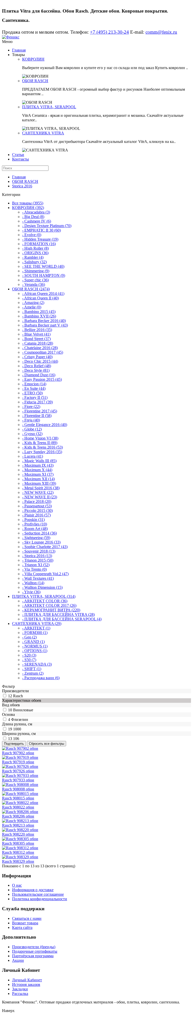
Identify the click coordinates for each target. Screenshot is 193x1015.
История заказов (26, 984)
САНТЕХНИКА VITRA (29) (36, 623)
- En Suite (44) (33, 388)
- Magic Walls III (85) (39, 461)
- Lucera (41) (32, 456)
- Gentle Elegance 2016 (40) (44, 424)
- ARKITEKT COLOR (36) (44, 601)
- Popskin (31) (33, 519)
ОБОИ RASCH (35, 81)
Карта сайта (22, 927)
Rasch (18, 696)
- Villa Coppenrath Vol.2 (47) (45, 574)
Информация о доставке (33, 890)
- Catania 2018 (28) (37, 343)
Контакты (20, 159)
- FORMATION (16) (39, 244)
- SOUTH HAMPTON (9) (43, 275)
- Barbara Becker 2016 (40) (44, 320)
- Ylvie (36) (31, 592)
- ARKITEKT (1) (36, 628)
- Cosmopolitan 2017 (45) (42, 352)
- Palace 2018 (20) (36, 501)
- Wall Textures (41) (38, 578)
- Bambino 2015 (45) (39, 311)
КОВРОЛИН (33, 59)
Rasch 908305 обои (18, 843)
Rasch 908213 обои (18, 825)
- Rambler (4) (32, 257)
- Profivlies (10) (34, 524)
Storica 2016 (22, 186)
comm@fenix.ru (161, 32)
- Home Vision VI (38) (40, 438)
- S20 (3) (29, 655)
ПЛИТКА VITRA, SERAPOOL (49, 107)
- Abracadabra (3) (36, 212)
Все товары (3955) (27, 203)
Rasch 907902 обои (18, 753)
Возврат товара (25, 923)
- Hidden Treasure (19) (40, 239)
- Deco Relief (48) (36, 366)
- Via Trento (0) (34, 569)
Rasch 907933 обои (18, 780)
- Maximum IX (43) (38, 465)
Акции (18, 960)
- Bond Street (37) (36, 339)
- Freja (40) (31, 420)
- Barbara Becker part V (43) (45, 325)
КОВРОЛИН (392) (28, 207)
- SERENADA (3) (37, 664)
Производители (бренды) (33, 947)
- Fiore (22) (31, 406)
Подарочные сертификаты (34, 951)
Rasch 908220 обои (18, 834)
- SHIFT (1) (31, 669)
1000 (17, 729)
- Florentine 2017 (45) (39, 411)
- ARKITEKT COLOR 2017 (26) (49, 605)
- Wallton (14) (33, 583)
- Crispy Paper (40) (37, 357)
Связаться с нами (26, 918)
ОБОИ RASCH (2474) (31, 289)
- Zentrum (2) (32, 673)
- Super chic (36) (35, 280)
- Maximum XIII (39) (39, 483)
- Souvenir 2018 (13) (38, 551)
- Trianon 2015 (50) (37, 560)
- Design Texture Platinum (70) (46, 226)
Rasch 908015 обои (18, 798)
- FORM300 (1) (34, 632)
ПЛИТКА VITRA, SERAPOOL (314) (43, 596)
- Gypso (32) (32, 434)
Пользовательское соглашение (38, 894)
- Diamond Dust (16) (38, 375)
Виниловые (23, 710)
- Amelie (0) (31, 307)
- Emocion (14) (34, 384)
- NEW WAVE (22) (38, 492)
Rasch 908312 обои (18, 852)
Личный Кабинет (27, 980)
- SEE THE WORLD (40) (43, 266)
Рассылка (20, 993)
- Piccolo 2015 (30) (37, 510)
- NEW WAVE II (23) (39, 497)
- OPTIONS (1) (34, 651)
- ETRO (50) (32, 393)
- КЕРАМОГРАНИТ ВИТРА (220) (51, 610)
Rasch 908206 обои (18, 816)
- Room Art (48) (35, 528)
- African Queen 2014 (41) (43, 293)
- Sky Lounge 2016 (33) (41, 542)
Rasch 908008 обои (18, 789)
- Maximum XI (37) (38, 474)
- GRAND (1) (33, 641)
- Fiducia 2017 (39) (37, 402)
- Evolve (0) (31, 235)
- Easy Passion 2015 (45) (42, 379)
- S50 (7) (29, 660)
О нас (17, 885)
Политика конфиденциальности (39, 899)
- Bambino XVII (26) (39, 316)
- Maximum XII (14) (38, 479)
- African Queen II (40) (40, 298)
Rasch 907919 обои (18, 762)
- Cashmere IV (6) (36, 221)
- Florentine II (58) (37, 415)
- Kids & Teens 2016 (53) (42, 447)
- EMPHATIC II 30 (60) (41, 230)
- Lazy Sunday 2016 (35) (42, 452)
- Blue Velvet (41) (36, 334)
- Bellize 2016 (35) (37, 330)
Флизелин (19, 719)
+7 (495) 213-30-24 (109, 32)
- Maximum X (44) (37, 470)
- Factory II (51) (34, 397)
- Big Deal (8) (33, 217)
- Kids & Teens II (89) (39, 443)
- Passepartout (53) (37, 506)
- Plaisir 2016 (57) (36, 515)
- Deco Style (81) (36, 370)
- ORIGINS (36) (35, 253)
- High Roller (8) (35, 248)
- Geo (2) (29, 637)
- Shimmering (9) (35, 271)
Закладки (20, 989)
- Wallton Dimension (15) (42, 587)
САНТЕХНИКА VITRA (43, 133)
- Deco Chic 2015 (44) (40, 361)
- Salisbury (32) (34, 262)
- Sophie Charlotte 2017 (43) (45, 547)
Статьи (18, 154)
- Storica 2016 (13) (37, 556)
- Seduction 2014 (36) (39, 533)
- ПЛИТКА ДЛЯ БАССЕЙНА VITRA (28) (58, 614)
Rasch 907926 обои (18, 771)
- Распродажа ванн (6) (41, 678)
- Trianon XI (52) (36, 565)
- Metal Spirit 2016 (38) (41, 488)
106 (16, 738)
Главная (19, 50)
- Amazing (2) (33, 302)
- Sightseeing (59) (36, 538)
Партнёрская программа (33, 956)
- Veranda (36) (33, 284)
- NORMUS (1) (34, 646)
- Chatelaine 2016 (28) (40, 348)
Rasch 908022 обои (18, 807)
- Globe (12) (32, 429)
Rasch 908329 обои (18, 861)
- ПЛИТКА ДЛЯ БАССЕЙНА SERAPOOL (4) (62, 619)
